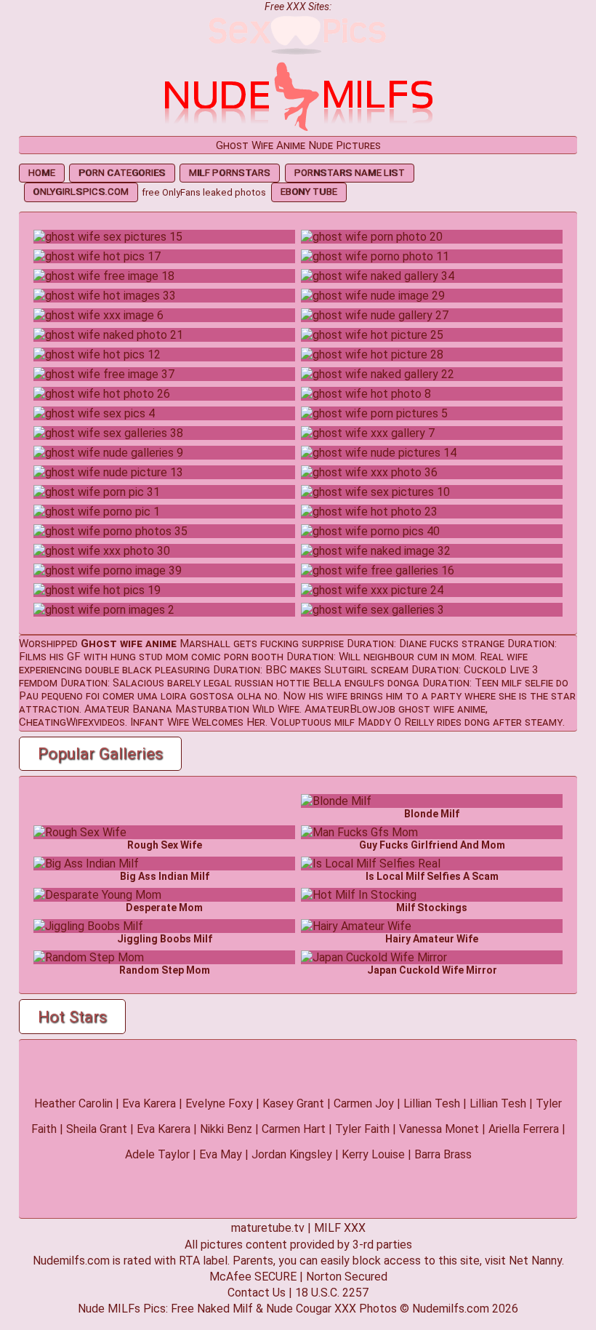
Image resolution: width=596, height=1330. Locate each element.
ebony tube (309, 191)
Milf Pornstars (229, 172)
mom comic (193, 656)
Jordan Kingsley (291, 1154)
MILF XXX (340, 1228)
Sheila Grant (96, 1129)
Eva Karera (149, 1103)
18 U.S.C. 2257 (332, 1292)
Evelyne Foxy (219, 1103)
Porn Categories (121, 172)
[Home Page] (298, 129)
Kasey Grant (293, 1103)
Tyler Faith (362, 1129)
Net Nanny (535, 1260)
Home (41, 172)
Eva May (220, 1154)
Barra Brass (443, 1154)
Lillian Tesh (431, 1103)
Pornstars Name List (349, 172)
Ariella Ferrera (523, 1129)
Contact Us (256, 1292)
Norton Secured (346, 1276)
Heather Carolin (73, 1103)
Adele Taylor (157, 1154)
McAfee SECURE (253, 1276)
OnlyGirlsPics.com (81, 191)
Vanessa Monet (439, 1129)
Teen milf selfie (514, 682)
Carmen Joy (364, 1103)
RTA (189, 1260)
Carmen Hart (294, 1129)
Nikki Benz (226, 1129)
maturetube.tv (268, 1228)
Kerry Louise (373, 1154)
